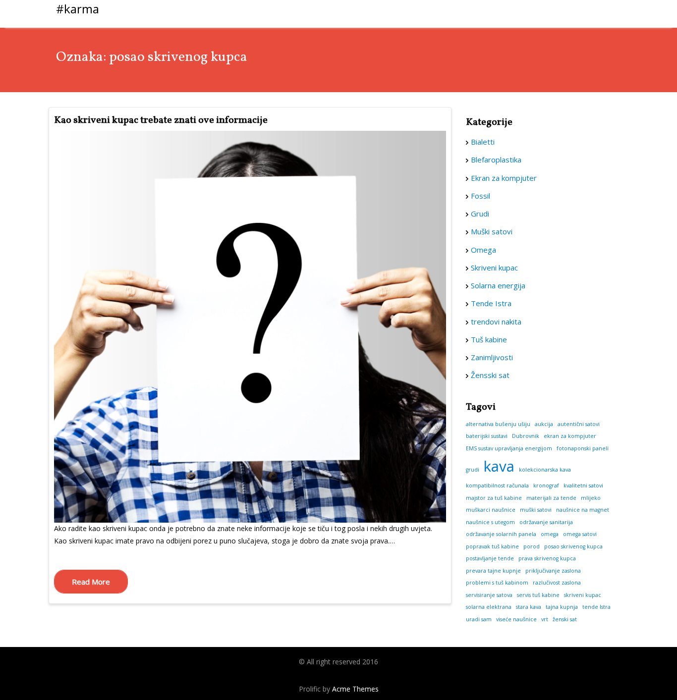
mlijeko (591, 497)
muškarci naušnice (490, 509)
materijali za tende (551, 497)
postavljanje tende (490, 558)
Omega (483, 250)
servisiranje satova (489, 595)
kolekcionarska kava (545, 469)
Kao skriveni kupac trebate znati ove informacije (161, 120)
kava (499, 466)
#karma (77, 8)
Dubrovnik (525, 435)
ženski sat (565, 619)
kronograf (546, 485)
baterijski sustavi (487, 435)
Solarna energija (498, 285)
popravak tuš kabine (492, 546)
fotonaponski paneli (583, 448)
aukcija (544, 424)
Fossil (480, 196)
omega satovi (580, 534)
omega (550, 534)
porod (531, 546)
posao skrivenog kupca (573, 546)
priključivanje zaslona (553, 570)
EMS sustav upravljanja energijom (509, 448)
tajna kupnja (562, 606)
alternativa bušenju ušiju (498, 424)
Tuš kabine (489, 339)
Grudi (480, 213)
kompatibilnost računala (497, 485)
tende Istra (596, 606)
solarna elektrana (488, 606)
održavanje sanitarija (546, 522)
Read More (91, 582)
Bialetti (483, 142)
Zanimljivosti (492, 357)
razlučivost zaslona (557, 582)
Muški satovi (491, 231)
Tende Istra (491, 303)
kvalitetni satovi (583, 485)
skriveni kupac (582, 595)
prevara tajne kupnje (493, 570)
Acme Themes (355, 689)
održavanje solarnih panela (501, 534)
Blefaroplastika (496, 159)
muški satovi (536, 509)
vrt (544, 619)
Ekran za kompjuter (504, 178)
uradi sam (479, 619)
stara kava (528, 606)
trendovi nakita (496, 321)
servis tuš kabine (538, 595)
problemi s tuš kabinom (497, 582)
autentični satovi (579, 424)
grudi (472, 469)
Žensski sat (490, 375)
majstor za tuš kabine (494, 497)
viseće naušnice (516, 619)
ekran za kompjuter (570, 435)
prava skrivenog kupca (547, 558)
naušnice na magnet (582, 509)
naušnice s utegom (490, 522)
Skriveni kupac (494, 267)
